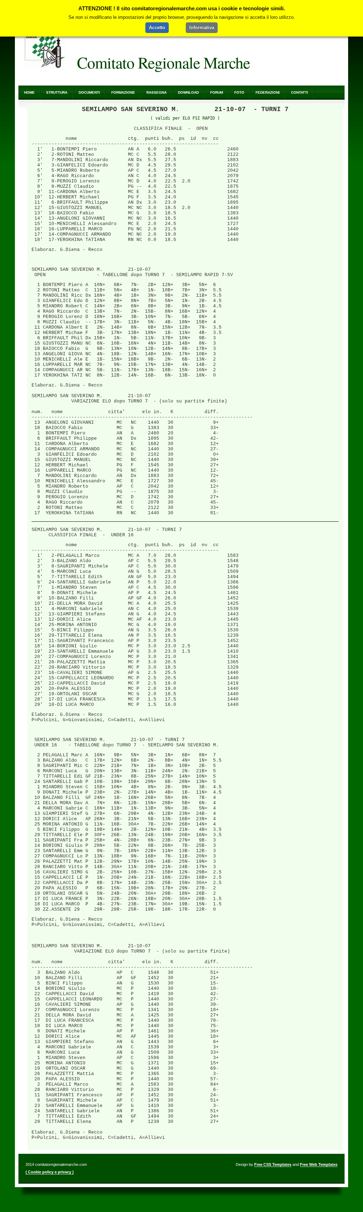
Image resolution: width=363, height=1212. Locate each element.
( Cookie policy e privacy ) (50, 1172)
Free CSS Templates (272, 1164)
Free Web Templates (318, 1164)
